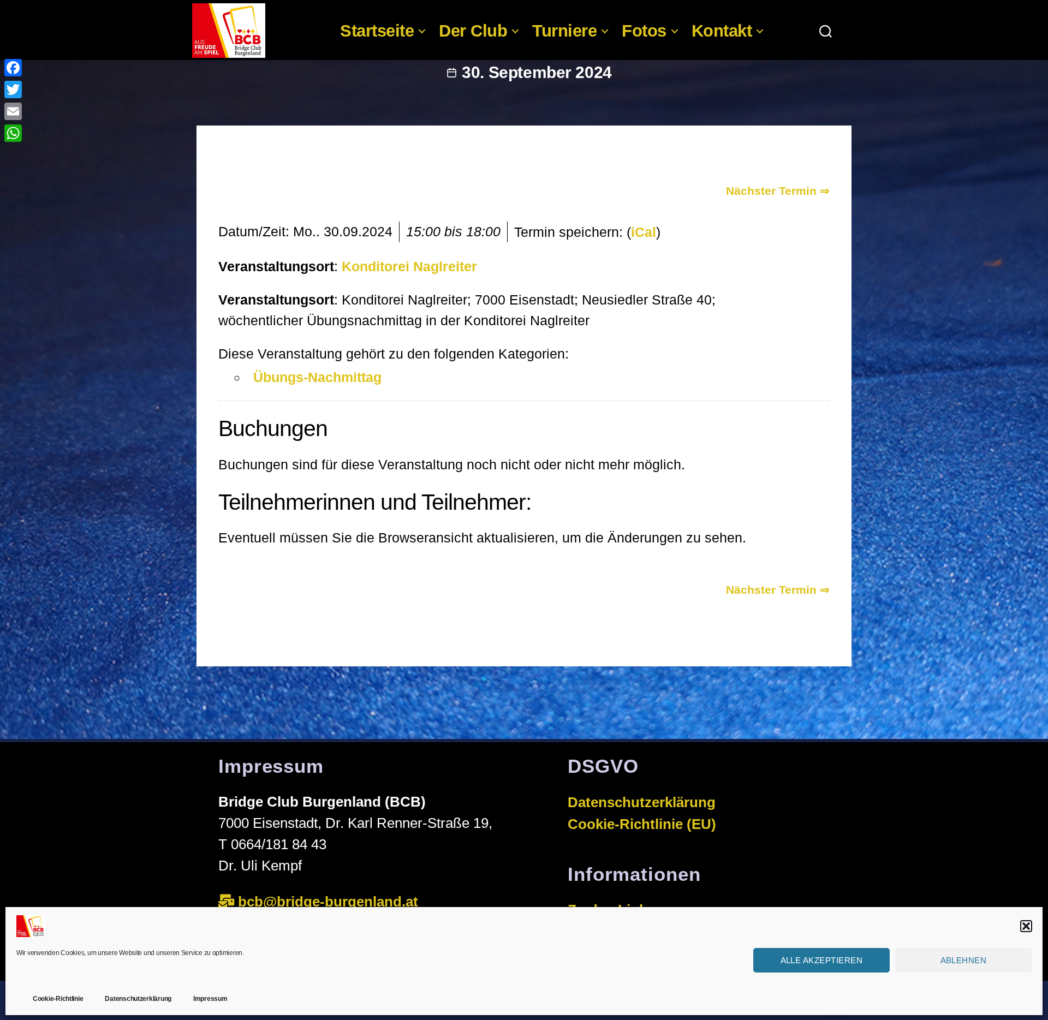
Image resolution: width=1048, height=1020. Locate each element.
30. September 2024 (536, 72)
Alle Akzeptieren (822, 959)
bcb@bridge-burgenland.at (330, 901)
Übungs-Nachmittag (317, 377)
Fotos (644, 30)
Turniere (564, 30)
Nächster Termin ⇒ (778, 190)
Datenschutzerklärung (138, 999)
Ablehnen (963, 959)
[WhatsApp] (13, 133)
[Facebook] (13, 68)
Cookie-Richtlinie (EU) (642, 824)
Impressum (210, 999)
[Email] (13, 111)
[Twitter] (13, 89)
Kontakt (722, 30)
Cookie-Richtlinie (58, 999)
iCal (643, 232)
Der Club (473, 30)
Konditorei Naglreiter (409, 266)
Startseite (377, 30)
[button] (1026, 926)
